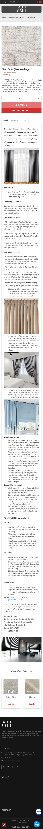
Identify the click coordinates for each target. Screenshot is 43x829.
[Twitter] (8, 767)
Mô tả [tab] (5, 120)
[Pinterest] (17, 767)
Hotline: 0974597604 (21, 110)
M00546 (11, 697)
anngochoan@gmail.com (12, 761)
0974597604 (8, 758)
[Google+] (13, 767)
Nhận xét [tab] (15, 120)
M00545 (33, 697)
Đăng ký (12, 2)
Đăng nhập (5, 2)
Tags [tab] (25, 120)
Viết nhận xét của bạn (10, 72)
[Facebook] (3, 767)
